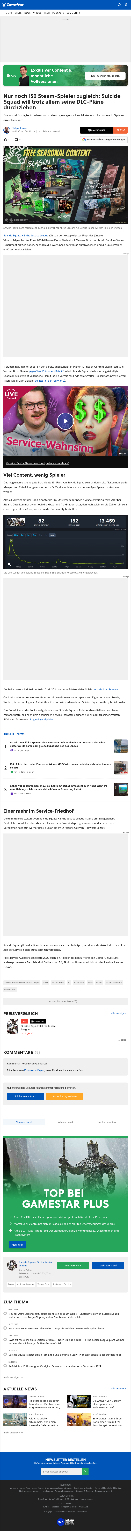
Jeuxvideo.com (86, 1498)
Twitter (46, 1506)
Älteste (65, 1122)
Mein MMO (63, 1498)
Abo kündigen (65, 1487)
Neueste (24, 1122)
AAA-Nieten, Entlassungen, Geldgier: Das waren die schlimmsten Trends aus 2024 (55, 1366)
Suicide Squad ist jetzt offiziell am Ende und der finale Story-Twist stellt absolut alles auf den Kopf (65, 1354)
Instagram (65, 1506)
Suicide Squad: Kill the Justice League (25, 235)
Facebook (55, 1506)
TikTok (74, 1506)
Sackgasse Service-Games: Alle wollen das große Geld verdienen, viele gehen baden (57, 1328)
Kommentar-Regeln (34, 1070)
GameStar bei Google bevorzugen (106, 139)
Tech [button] (47, 12)
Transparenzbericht (103, 1491)
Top (107, 1122)
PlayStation (79, 982)
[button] (119, 5)
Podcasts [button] (58, 12)
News (45, 982)
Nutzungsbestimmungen (30, 1491)
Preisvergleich (20, 1013)
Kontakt (117, 1487)
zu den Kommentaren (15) (63, 1001)
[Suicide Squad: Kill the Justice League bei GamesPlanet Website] (12, 1026)
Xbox (90, 982)
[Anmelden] (85, 1471)
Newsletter (108, 1487)
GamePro (52, 1498)
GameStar (42, 1498)
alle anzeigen (118, 1013)
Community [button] (73, 12)
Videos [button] (37, 12)
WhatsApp (83, 1506)
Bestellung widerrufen (83, 1487)
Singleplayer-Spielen (41, 719)
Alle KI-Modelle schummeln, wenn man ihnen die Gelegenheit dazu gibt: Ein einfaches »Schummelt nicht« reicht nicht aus (45, 1427)
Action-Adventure (113, 982)
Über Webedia (51, 1487)
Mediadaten (48, 1491)
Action (99, 982)
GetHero (74, 1498)
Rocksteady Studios (62, 1284)
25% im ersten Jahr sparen (105, 75)
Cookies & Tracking (84, 1491)
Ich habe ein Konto (25, 1096)
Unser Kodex (37, 1487)
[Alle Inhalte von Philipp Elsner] (6, 130)
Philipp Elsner (19, 128)
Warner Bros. (10, 989)
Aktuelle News (20, 1388)
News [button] (27, 12)
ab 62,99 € (27, 1033)
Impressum (13, 1487)
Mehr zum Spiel (108, 1265)
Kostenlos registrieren (65, 1096)
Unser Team (25, 1487)
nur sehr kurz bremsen (106, 689)
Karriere (98, 1487)
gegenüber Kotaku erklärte (44, 371)
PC (69, 982)
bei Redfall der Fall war (48, 380)
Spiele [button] (18, 12)
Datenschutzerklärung (65, 1491)
